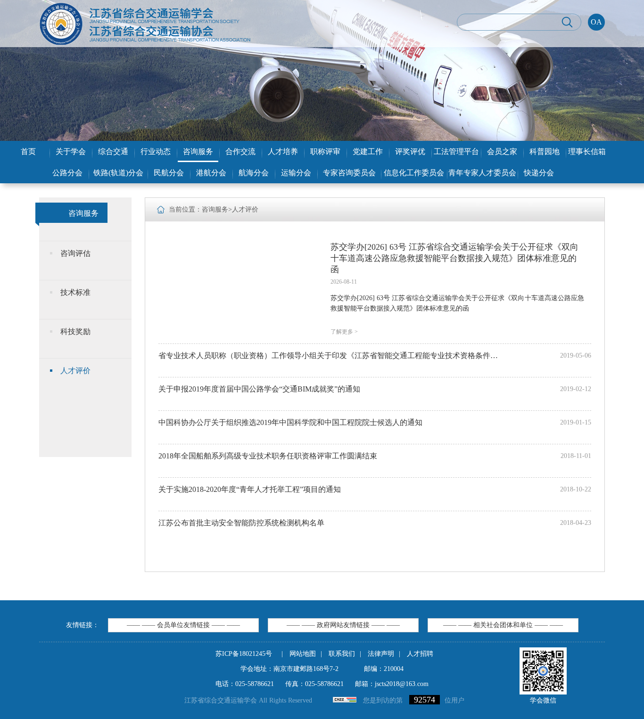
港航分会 (211, 173)
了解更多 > (344, 331)
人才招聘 (420, 653)
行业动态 (155, 151)
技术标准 (75, 292)
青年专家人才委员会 (482, 173)
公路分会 (67, 173)
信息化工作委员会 (414, 173)
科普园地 (544, 151)
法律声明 (381, 653)
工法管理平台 (456, 151)
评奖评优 (410, 151)
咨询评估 (75, 253)
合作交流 (240, 151)
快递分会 (539, 173)
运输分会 (296, 173)
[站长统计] (344, 700)
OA (596, 22)
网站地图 (302, 653)
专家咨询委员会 (349, 173)
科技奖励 (75, 331)
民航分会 (169, 173)
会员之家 (502, 151)
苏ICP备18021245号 (243, 653)
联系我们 (342, 653)
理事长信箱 (587, 151)
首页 (28, 151)
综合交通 (113, 151)
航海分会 (254, 173)
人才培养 (283, 151)
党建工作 (368, 151)
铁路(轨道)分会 (118, 173)
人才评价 (75, 371)
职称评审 (325, 151)
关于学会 (71, 151)
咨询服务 (198, 151)
